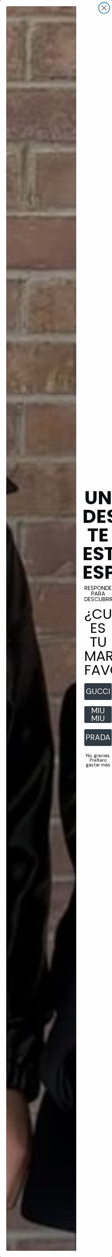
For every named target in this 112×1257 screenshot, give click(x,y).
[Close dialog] (104, 7)
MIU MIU (98, 714)
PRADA (98, 737)
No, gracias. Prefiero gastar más (98, 760)
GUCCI (98, 691)
